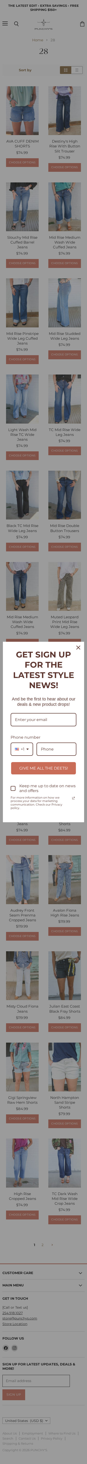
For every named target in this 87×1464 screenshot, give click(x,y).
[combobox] (22, 749)
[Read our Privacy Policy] (73, 798)
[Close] (78, 647)
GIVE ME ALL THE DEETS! (43, 768)
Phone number (25, 737)
